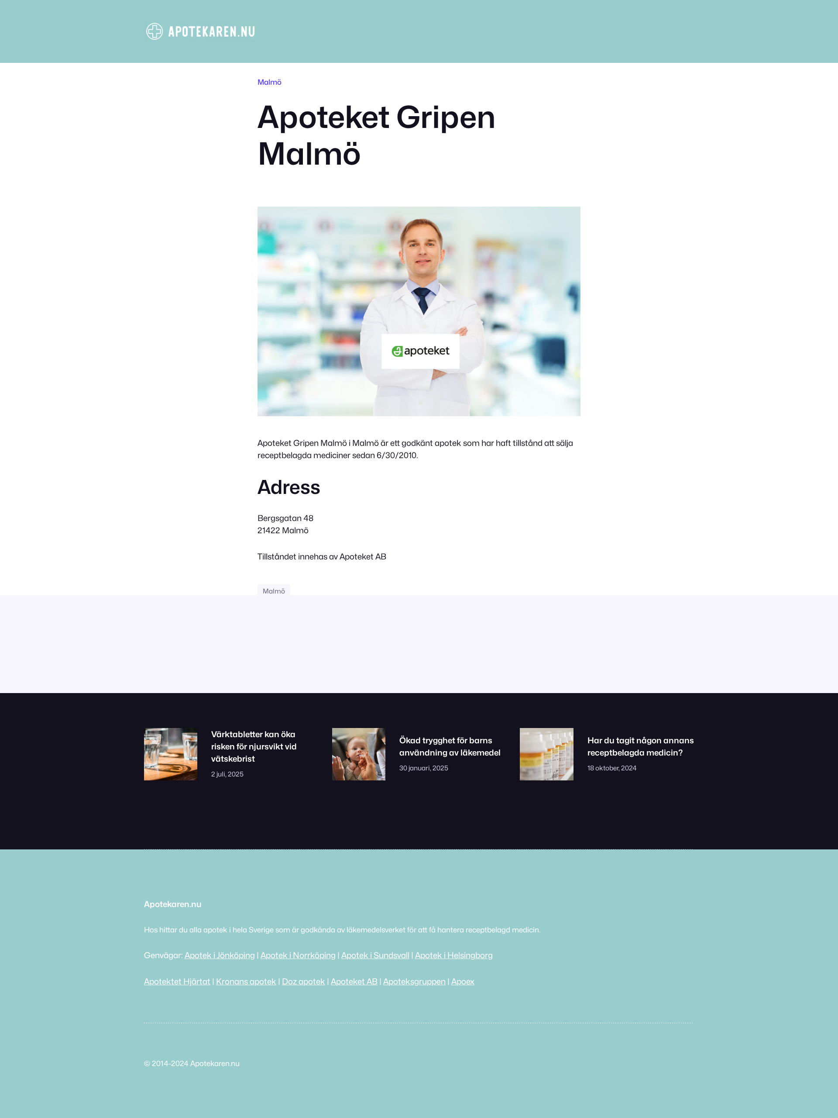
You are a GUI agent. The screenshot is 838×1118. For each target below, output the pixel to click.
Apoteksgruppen (414, 981)
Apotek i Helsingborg (454, 955)
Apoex (462, 981)
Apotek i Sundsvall (375, 955)
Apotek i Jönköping (220, 955)
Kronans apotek (246, 981)
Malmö (270, 82)
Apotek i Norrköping (298, 955)
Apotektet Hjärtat (177, 981)
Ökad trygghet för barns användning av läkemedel (450, 746)
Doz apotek (303, 981)
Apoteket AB (354, 981)
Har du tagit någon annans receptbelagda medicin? (640, 746)
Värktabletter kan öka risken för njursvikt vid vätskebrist (254, 746)
